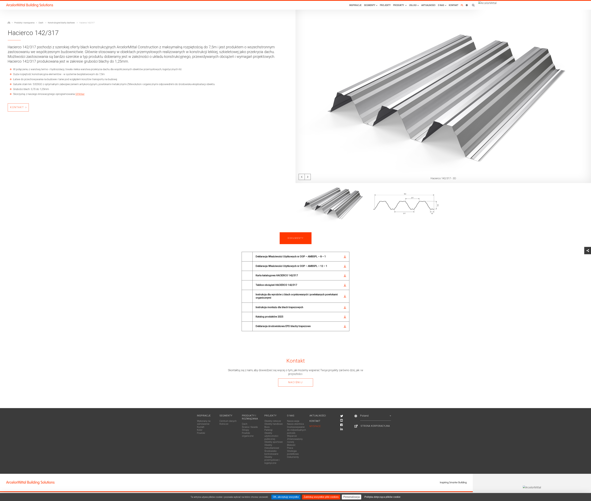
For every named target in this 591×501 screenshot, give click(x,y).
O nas (290, 415)
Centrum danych (228, 421)
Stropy (245, 430)
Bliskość (291, 445)
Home (9, 23)
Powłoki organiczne (248, 434)
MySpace (315, 426)
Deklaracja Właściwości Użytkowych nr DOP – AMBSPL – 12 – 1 (291, 266)
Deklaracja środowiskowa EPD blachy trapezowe (283, 326)
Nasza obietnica (295, 424)
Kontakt (453, 5)
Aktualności (428, 5)
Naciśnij (295, 382)
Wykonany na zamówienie (203, 422)
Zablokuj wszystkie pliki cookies (321, 497)
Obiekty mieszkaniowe (271, 446)
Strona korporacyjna (375, 426)
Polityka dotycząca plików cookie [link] (382, 497)
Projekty (385, 5)
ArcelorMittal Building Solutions (29, 5)
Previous (302, 177)
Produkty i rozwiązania (24, 23)
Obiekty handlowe (273, 424)
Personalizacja (351, 497)
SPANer (79, 94)
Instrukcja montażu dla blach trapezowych (279, 307)
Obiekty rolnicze (272, 421)
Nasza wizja (293, 421)
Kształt (200, 427)
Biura (266, 427)
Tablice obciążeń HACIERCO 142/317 (276, 284)
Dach (41, 23)
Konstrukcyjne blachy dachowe (61, 23)
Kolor (199, 430)
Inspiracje (355, 5)
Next (308, 177)
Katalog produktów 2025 (269, 316)
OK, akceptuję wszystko (286, 497)
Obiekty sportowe (273, 442)
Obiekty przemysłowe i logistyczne (272, 460)
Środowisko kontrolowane (271, 452)
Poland (364, 415)
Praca (290, 448)
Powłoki (201, 433)
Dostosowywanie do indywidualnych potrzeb (296, 430)
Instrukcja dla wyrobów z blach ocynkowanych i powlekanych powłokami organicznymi (297, 296)
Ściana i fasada (250, 427)
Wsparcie (292, 436)
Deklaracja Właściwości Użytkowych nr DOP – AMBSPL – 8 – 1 (291, 256)
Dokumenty (293, 457)
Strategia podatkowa (293, 452)
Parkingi (268, 430)
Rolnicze (223, 424)
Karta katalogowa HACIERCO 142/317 (277, 275)
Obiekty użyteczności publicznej (271, 436)
